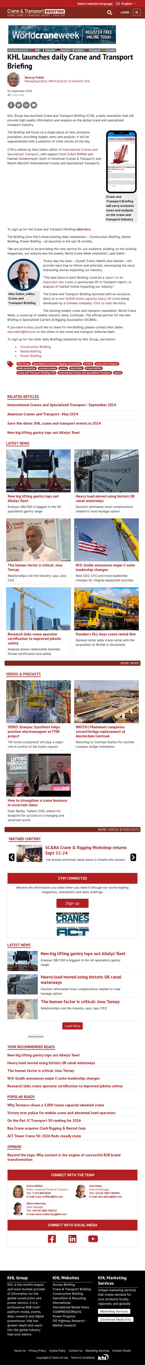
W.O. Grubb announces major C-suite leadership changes (105, 567)
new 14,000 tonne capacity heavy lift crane (89, 298)
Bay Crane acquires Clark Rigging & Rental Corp (46, 1128)
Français (50, 50)
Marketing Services (114, 1311)
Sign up (72, 903)
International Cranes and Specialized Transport (85, 372)
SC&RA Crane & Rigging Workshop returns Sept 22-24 (86, 850)
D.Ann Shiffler (93, 368)
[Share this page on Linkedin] (26, 105)
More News (129, 663)
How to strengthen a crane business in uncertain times (37, 802)
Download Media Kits (115, 1319)
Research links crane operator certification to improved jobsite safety (34, 639)
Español (110, 50)
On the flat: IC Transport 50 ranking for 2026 (44, 1120)
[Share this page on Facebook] (11, 105)
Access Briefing (64, 1284)
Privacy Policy (37, 1350)
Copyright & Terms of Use (52, 1357)
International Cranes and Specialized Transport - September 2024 (61, 404)
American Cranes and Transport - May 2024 (42, 414)
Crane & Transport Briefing (72, 1289)
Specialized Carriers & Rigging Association (57, 363)
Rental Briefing (30, 351)
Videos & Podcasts (23, 674)
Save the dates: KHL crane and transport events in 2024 (54, 423)
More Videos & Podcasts (118, 829)
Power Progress (64, 1316)
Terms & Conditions (83, 1357)
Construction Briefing (35, 347)
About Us (20, 1350)
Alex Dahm (76, 368)
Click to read (102, 303)
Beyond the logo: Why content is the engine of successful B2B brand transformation (63, 1157)
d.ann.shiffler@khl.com (49, 1196)
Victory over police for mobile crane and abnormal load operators (61, 1112)
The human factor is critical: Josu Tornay (35, 567)
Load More (72, 1026)
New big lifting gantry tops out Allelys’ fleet (43, 432)
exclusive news (47, 368)
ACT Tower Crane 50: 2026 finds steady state (44, 1135)
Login (125, 12)
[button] (133, 857)
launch (63, 368)
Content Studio (121, 1350)
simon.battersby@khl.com (51, 1214)
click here (83, 229)
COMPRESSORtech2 (67, 1312)
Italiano (79, 50)
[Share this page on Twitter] (18, 105)
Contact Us (76, 1350)
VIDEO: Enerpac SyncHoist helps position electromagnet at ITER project (34, 731)
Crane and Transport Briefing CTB (36, 372)
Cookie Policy (57, 1350)
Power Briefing (30, 356)
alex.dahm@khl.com (21, 332)
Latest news (17, 443)
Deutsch (65, 50)
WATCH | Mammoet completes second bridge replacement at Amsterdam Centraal (100, 731)
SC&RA (88, 363)
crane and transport (107, 363)
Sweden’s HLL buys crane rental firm (106, 634)
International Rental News (71, 1307)
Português (95, 50)
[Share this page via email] (33, 105)
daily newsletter (26, 368)
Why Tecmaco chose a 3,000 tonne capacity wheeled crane (55, 1105)
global (117, 372)
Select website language (95, 3)
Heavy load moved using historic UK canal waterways (105, 498)
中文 (37, 50)
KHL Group (24, 363)
